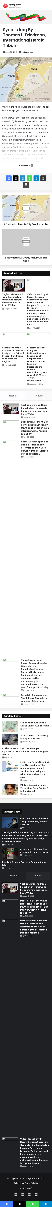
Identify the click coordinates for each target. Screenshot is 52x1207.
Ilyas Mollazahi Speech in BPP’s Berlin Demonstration (34, 851)
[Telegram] (36, 178)
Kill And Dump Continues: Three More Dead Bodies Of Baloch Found (34, 788)
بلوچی (29, 1188)
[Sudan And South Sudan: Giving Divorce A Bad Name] (10, 726)
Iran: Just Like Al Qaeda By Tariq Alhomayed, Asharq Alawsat (34, 821)
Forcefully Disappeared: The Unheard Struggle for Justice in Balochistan (34, 698)
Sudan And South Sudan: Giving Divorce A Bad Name (34, 724)
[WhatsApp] (29, 178)
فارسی (22, 1188)
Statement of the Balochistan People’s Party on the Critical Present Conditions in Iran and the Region (13, 354)
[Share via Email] (43, 178)
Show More (25, 165)
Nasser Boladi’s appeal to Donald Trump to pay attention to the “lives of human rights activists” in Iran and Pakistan (34, 447)
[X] (15, 178)
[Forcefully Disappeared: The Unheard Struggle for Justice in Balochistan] (11, 699)
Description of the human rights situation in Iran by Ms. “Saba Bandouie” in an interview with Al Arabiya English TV (35, 427)
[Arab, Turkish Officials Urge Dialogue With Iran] (10, 739)
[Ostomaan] (12, 5)
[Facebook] (9, 178)
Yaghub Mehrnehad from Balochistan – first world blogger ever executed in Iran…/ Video (12, 300)
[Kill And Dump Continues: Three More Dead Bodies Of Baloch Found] (10, 789)
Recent (12, 395)
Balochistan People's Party (26, 1183)
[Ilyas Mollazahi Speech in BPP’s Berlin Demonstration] (10, 853)
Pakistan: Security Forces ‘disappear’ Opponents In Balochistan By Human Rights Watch (25, 751)
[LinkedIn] (22, 178)
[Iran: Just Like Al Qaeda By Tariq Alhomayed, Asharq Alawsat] (10, 822)
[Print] (26, 185)
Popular (39, 395)
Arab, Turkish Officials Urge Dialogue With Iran (34, 737)
